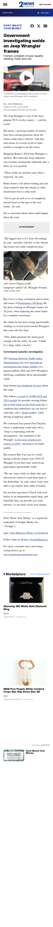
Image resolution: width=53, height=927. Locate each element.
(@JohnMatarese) (38, 539)
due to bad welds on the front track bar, (24, 404)
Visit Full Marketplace (39, 574)
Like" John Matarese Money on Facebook (26, 532)
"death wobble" (29, 412)
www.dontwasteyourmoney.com (20, 554)
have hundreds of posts (29, 385)
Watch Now (44, 4)
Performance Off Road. (30, 303)
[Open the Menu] (5, 4)
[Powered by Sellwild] (45, 745)
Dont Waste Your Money (13, 27)
